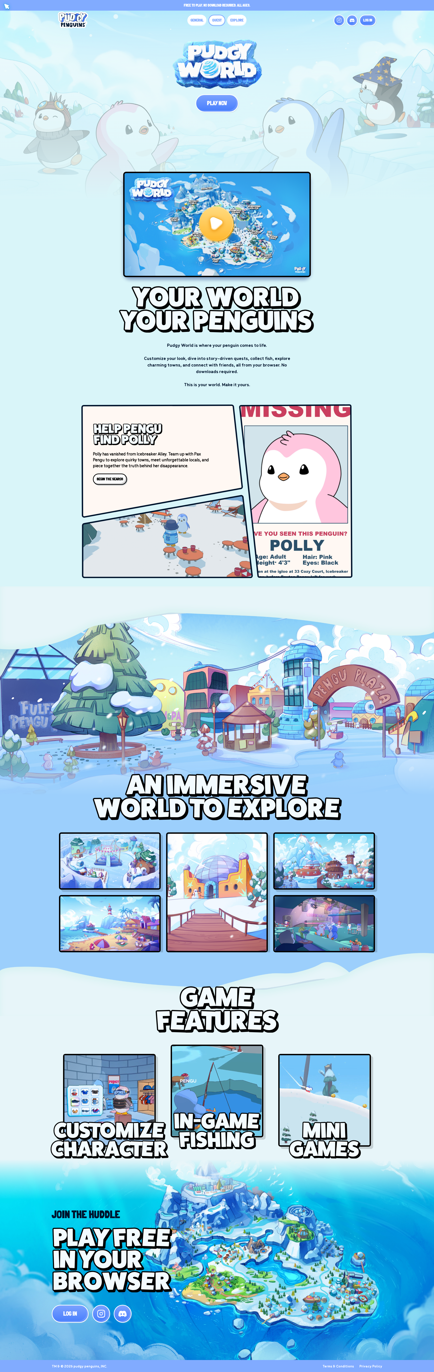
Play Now (217, 103)
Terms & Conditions (338, 1366)
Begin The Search (110, 479)
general (197, 20)
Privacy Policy (370, 1366)
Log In (367, 20)
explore (236, 20)
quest (217, 20)
